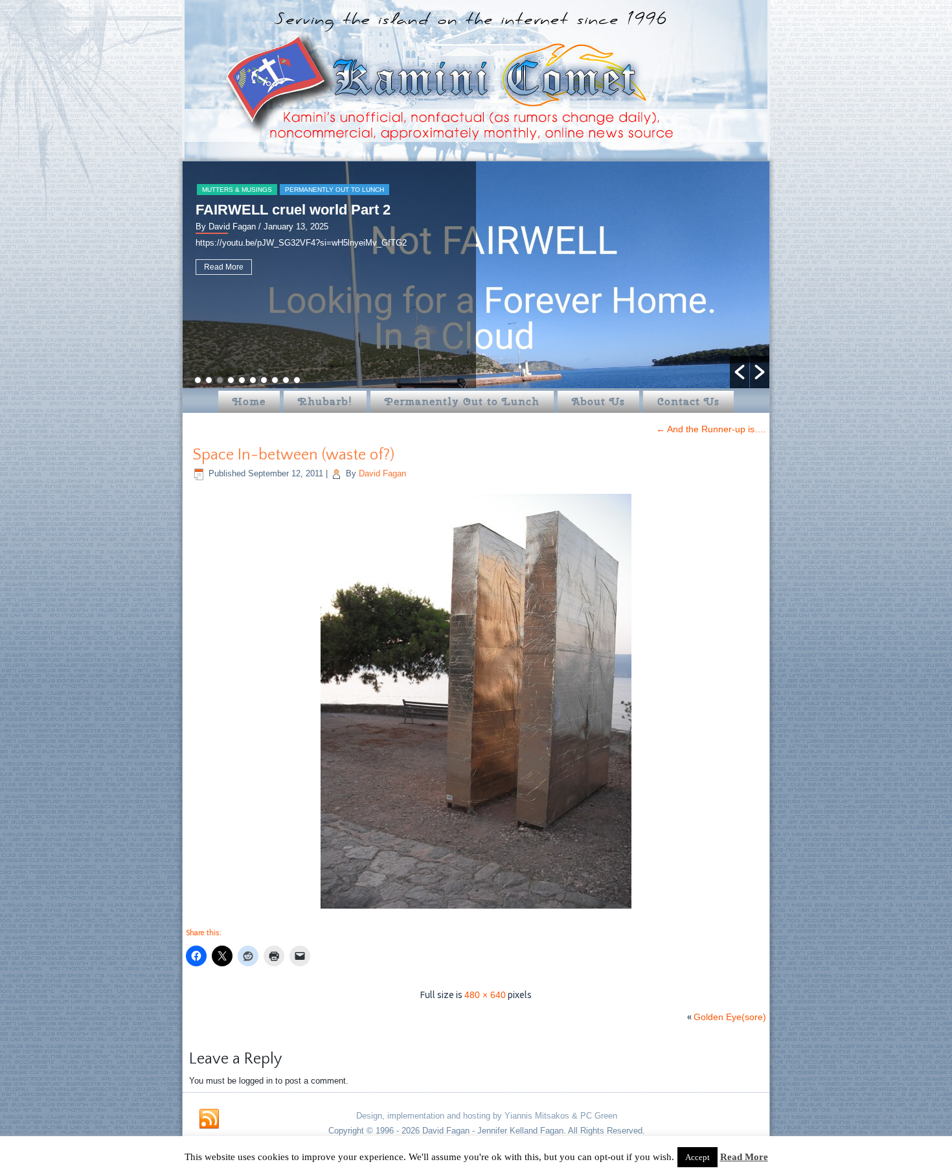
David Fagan (382, 473)
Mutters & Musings (237, 189)
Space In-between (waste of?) (293, 455)
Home (249, 401)
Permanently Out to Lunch (334, 189)
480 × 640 (485, 995)
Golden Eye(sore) (730, 1017)
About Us (598, 401)
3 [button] (220, 380)
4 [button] (231, 380)
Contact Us (688, 401)
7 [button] (264, 380)
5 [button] (242, 380)
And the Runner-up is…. (711, 429)
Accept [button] (697, 1157)
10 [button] (297, 380)
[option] (476, 274)
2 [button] (209, 380)
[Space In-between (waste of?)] (476, 910)
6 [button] (253, 380)
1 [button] (198, 380)
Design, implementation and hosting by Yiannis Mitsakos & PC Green (486, 1116)
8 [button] (275, 380)
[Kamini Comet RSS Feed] (209, 1119)
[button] (739, 372)
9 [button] (286, 380)
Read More (224, 267)
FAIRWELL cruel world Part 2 (293, 210)
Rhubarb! (325, 401)
